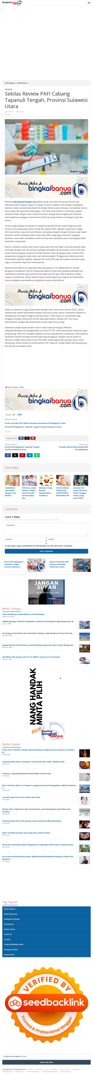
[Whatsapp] (37, 455)
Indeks (30, 1069)
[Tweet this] (15, 455)
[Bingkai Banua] (12, 3)
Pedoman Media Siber (50, 1071)
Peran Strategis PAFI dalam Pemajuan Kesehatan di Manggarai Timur (35, 423)
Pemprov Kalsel (11, 949)
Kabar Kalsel (9, 929)
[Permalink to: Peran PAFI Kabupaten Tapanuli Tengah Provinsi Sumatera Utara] (35, 565)
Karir (47, 1069)
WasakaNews (66, 1071)
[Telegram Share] (30, 455)
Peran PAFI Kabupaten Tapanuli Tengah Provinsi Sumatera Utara (33, 427)
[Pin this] (22, 455)
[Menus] (89, 2)
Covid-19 (8, 934)
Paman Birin (9, 954)
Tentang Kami (7, 1071)
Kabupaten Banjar (12, 919)
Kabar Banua (9, 909)
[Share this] (8, 455)
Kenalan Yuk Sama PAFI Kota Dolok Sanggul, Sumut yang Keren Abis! (80, 493)
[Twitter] (27, 438)
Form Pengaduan (33, 1071)
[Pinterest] (33, 438)
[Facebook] (21, 438)
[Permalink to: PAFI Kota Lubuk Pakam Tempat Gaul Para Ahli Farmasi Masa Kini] (29, 480)
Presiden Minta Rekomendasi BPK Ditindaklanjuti (73, 447)
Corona (7, 939)
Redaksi (54, 1069)
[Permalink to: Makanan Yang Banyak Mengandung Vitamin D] (46, 480)
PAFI (19, 414)
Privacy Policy (65, 1069)
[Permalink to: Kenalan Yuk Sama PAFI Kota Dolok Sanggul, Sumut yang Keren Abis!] (80, 480)
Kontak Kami (19, 1071)
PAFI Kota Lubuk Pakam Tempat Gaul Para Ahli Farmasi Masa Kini (29, 493)
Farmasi (8, 89)
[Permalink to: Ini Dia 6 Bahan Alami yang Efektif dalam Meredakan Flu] (63, 480)
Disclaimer (76, 1069)
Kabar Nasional (10, 914)
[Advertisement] (47, 25)
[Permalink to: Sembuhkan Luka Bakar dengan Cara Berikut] (12, 480)
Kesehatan (9, 924)
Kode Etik (39, 1069)
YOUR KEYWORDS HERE (13, 944)
